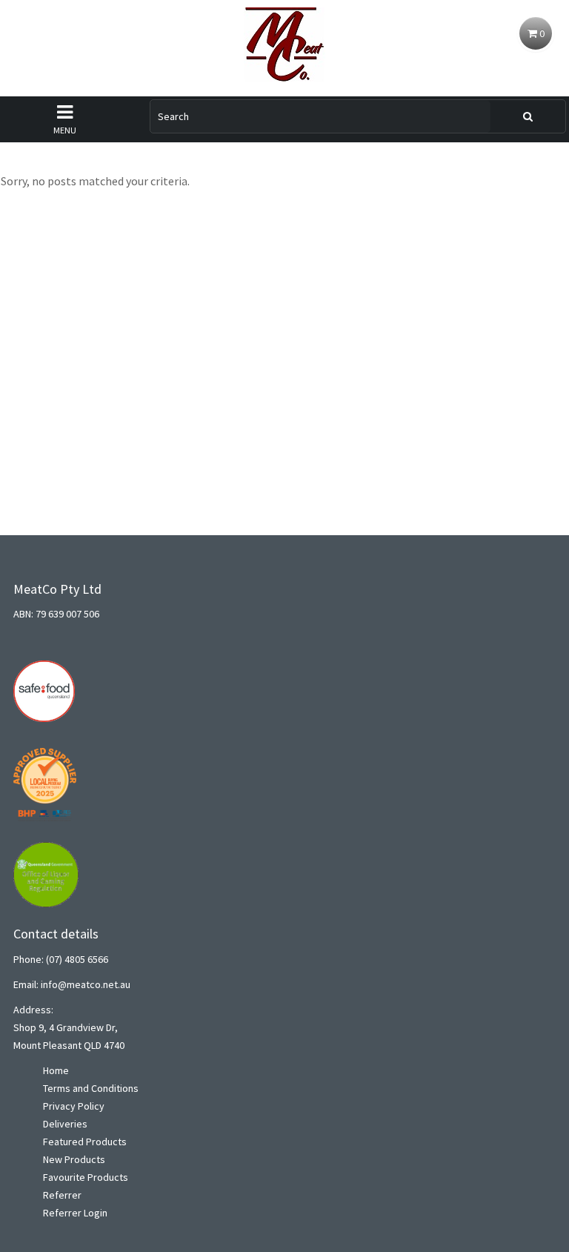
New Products (74, 1159)
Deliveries (65, 1123)
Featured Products (85, 1141)
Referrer (62, 1195)
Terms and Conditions (91, 1088)
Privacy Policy (73, 1106)
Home (56, 1070)
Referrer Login (75, 1212)
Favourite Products (85, 1177)
